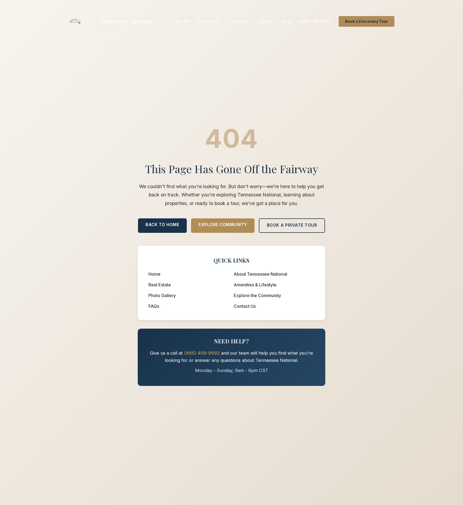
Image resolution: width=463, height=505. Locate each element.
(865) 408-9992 (314, 21)
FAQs (153, 306)
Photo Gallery (162, 295)
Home (154, 274)
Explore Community (223, 224)
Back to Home (162, 224)
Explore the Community (257, 295)
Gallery (266, 21)
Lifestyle (237, 21)
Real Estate (209, 21)
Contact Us (245, 306)
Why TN (181, 21)
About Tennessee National (260, 274)
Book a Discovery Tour (366, 21)
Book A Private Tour (292, 225)
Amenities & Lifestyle (255, 284)
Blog (286, 21)
